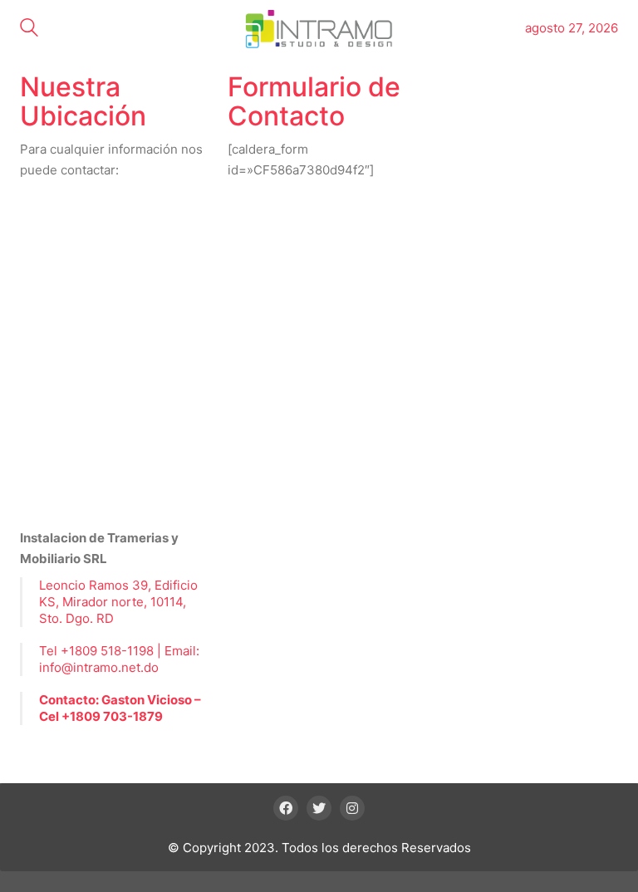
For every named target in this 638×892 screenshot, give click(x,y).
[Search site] (29, 29)
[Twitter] (319, 808)
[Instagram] (352, 808)
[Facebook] (285, 808)
